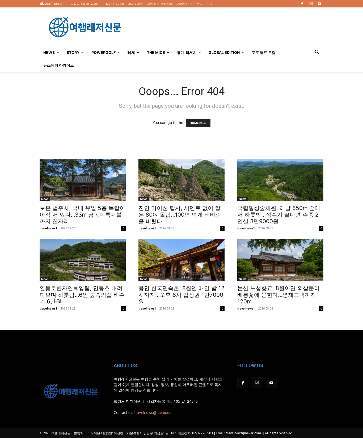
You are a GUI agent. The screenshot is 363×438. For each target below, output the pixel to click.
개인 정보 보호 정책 (160, 4)
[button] (317, 52)
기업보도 (183, 4)
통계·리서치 (187, 52)
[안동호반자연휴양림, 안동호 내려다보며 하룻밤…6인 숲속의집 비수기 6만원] (83, 260)
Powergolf (103, 52)
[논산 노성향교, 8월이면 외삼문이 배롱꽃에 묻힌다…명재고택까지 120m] (280, 260)
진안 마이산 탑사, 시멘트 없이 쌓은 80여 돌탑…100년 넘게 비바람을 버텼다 (179, 215)
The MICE (156, 52)
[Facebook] (302, 3)
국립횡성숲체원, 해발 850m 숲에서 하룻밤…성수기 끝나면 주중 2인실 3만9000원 (278, 215)
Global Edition (224, 52)
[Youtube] (319, 3)
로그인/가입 (204, 4)
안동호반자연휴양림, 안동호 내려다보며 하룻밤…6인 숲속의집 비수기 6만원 (82, 295)
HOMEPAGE (198, 123)
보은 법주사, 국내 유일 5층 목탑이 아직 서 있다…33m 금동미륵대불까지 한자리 (82, 215)
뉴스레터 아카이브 (58, 65)
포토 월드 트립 (264, 52)
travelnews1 (48, 228)
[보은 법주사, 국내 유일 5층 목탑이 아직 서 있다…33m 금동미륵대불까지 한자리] (83, 180)
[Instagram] (311, 3)
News (49, 52)
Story (73, 52)
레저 (131, 52)
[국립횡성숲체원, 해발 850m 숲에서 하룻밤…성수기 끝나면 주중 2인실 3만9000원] (280, 180)
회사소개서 (135, 4)
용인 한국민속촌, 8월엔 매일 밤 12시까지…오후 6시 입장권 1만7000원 (181, 295)
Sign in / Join (115, 4)
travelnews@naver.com (154, 412)
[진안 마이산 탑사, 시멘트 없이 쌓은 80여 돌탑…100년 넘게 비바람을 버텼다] (181, 180)
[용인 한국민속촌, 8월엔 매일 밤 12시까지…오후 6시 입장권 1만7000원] (181, 260)
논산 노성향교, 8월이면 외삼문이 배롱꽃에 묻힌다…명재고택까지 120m (278, 295)
